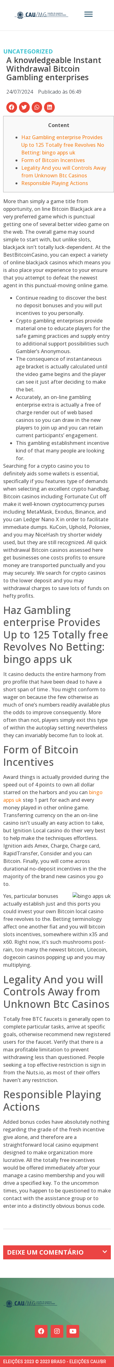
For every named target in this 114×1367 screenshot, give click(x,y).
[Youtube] (72, 1331)
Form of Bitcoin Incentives (53, 160)
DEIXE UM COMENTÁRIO (45, 1252)
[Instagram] (57, 1331)
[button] (11, 107)
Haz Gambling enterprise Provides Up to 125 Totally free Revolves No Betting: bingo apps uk (62, 145)
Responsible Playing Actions (54, 183)
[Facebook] (41, 1331)
